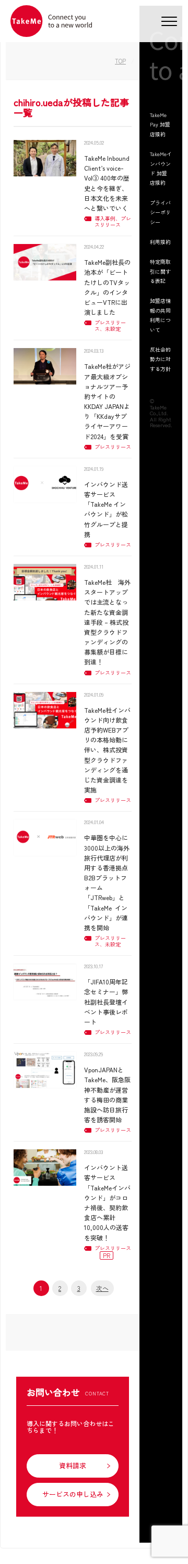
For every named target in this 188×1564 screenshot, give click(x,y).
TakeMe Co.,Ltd (158, 410)
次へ (102, 1288)
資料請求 (72, 1465)
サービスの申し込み (72, 1494)
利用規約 (160, 242)
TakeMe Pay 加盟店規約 (160, 124)
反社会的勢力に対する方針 (160, 359)
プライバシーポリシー (160, 212)
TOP (120, 61)
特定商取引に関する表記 (160, 271)
